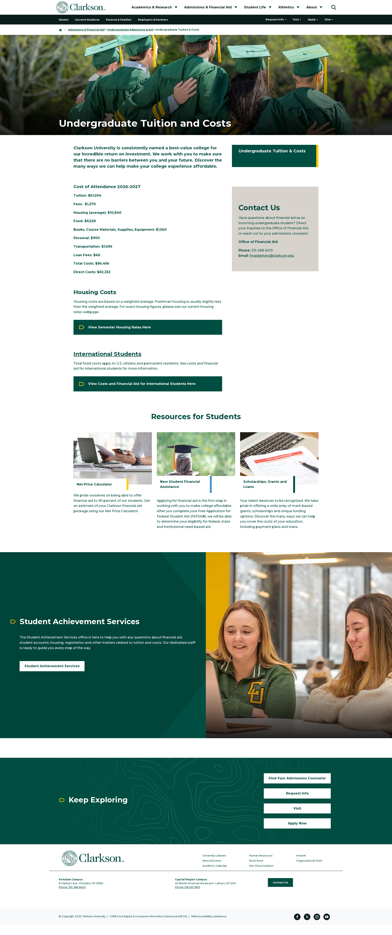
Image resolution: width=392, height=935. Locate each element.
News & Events (212, 860)
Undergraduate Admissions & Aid (130, 29)
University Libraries (214, 855)
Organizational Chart (309, 860)
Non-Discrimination (261, 865)
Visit (296, 19)
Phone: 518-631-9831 (187, 887)
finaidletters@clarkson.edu (272, 256)
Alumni (63, 19)
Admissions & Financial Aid (208, 7)
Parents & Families (118, 19)
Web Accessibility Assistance (208, 916)
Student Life (255, 7)
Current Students (87, 19)
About (311, 7)
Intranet (301, 855)
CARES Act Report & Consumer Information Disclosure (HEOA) (148, 916)
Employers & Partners (153, 19)
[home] (60, 30)
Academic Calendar (215, 865)
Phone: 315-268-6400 (72, 887)
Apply (312, 19)
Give (328, 19)
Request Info (275, 19)
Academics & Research (151, 7)
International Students (107, 353)
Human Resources (260, 855)
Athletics (286, 7)
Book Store (256, 860)
